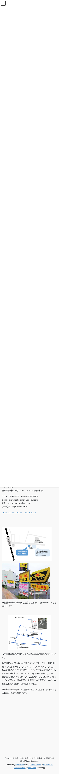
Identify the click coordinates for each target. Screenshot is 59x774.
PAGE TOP (54, 748)
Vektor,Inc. (32, 768)
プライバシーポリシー (12, 512)
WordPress (19, 765)
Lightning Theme (34, 765)
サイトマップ (30, 512)
